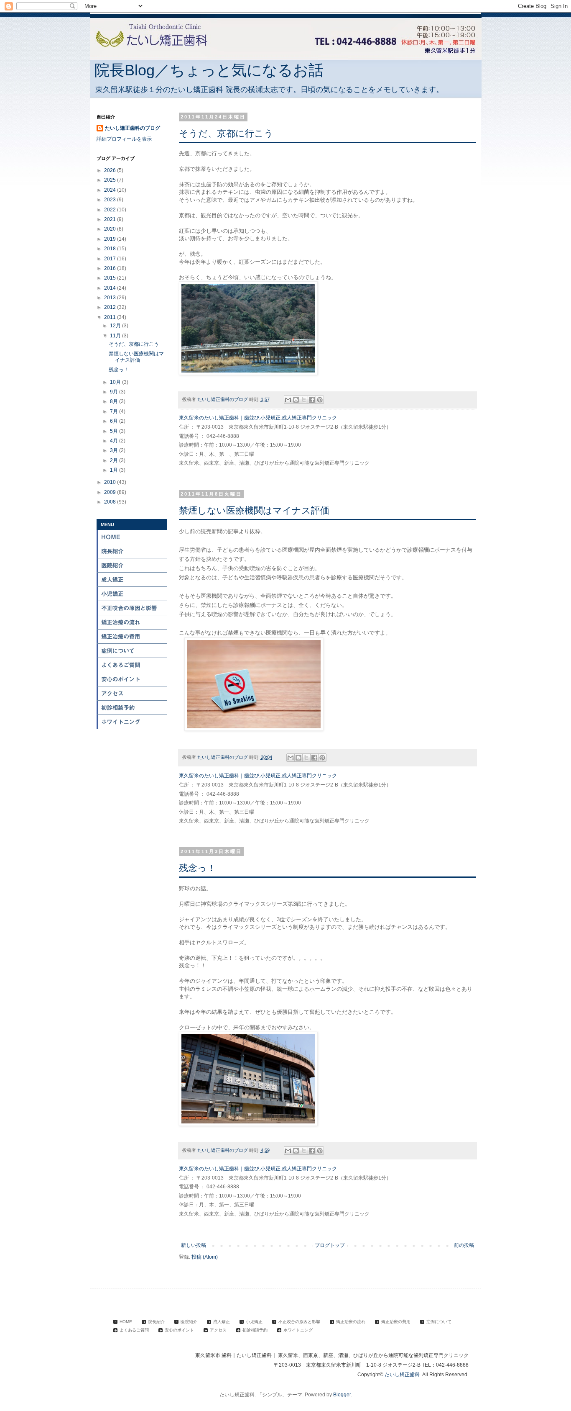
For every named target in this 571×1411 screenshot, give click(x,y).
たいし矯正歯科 (402, 1375)
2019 (110, 239)
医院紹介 (132, 565)
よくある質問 (132, 665)
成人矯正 (132, 580)
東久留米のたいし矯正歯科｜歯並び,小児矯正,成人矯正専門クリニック (258, 418)
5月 (114, 431)
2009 (110, 492)
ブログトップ (330, 1245)
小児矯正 (132, 594)
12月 (116, 326)
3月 (114, 450)
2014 (110, 288)
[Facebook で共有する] (312, 400)
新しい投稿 (193, 1245)
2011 (110, 317)
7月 (114, 411)
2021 (110, 219)
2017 (110, 259)
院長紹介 (132, 551)
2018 (110, 249)
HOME (132, 537)
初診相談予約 (132, 708)
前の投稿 (464, 1245)
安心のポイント (132, 679)
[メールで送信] (288, 400)
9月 (114, 392)
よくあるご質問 (134, 1330)
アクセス (132, 693)
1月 (114, 470)
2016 (110, 268)
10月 (116, 382)
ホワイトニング (132, 722)
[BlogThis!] (296, 400)
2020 (110, 229)
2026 (110, 170)
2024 (110, 190)
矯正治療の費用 (132, 637)
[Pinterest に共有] (320, 400)
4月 (114, 441)
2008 (110, 502)
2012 (110, 307)
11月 (116, 336)
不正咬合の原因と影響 (132, 608)
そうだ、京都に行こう (226, 133)
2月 (114, 460)
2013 (110, 298)
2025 (110, 180)
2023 (110, 200)
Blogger (342, 1395)
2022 (110, 210)
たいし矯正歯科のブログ (132, 128)
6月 (114, 421)
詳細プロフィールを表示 (124, 139)
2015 (110, 278)
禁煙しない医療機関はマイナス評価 (254, 510)
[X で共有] (304, 400)
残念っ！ (197, 868)
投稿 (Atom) (204, 1257)
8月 (114, 401)
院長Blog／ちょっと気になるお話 (209, 70)
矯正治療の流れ (132, 622)
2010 (110, 482)
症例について (132, 651)
